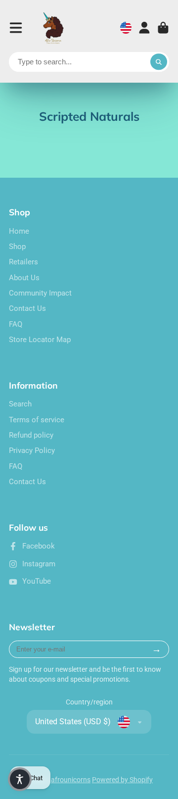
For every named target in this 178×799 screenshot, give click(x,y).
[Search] (158, 61)
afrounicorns (70, 780)
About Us (24, 277)
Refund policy (31, 435)
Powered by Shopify (122, 780)
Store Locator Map (40, 339)
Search (20, 404)
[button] (20, 779)
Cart (163, 28)
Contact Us (27, 308)
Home (19, 231)
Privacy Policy (32, 450)
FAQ (15, 324)
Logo (54, 27)
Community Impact (40, 293)
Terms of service (36, 419)
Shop (17, 246)
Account (144, 28)
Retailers (23, 261)
